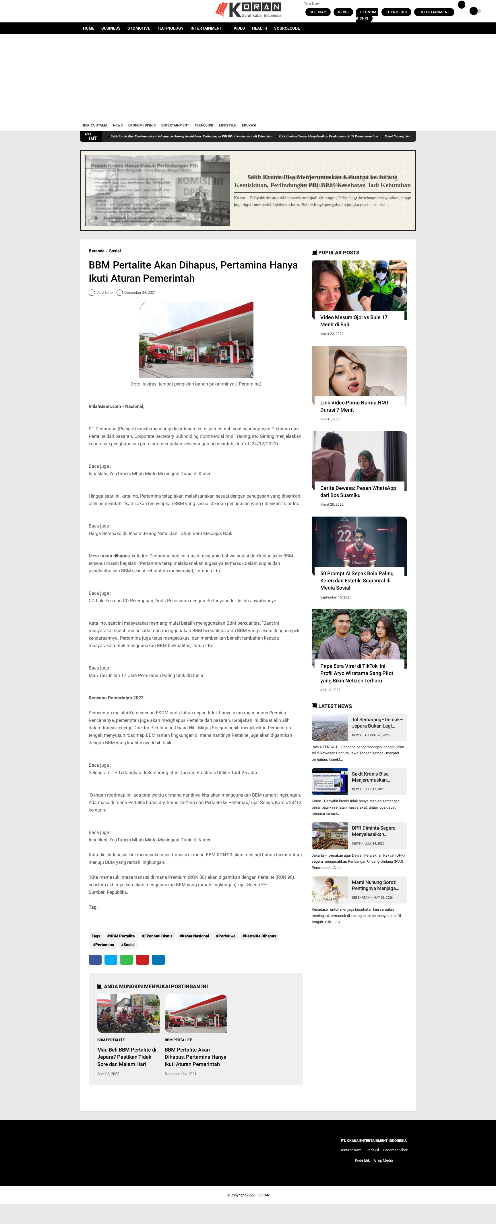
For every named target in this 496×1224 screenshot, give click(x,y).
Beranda (96, 251)
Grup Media (383, 1160)
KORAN (263, 1195)
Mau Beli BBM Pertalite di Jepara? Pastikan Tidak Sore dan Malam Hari (126, 1057)
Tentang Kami (351, 1150)
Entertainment (434, 12)
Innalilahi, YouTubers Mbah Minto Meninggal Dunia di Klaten (150, 473)
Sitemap (318, 12)
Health (259, 28)
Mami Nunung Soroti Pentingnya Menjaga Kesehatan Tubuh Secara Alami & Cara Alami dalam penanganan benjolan (375, 885)
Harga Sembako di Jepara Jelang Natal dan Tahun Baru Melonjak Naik (160, 533)
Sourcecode (287, 28)
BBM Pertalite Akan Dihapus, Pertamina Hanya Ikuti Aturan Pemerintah (195, 1057)
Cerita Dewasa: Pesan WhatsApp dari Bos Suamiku (358, 491)
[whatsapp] (126, 960)
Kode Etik (362, 1160)
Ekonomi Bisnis (367, 15)
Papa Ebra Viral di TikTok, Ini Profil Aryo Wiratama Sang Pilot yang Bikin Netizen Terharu (356, 673)
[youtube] (105, 11)
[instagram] (97, 11)
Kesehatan (361, 897)
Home (88, 28)
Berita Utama (95, 125)
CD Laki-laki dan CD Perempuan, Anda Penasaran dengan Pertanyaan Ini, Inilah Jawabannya (182, 600)
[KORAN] (248, 19)
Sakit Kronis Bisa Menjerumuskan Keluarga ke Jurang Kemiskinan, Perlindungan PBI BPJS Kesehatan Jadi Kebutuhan (158, 136)
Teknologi (396, 12)
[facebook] (82, 11)
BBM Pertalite (122, 936)
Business (111, 28)
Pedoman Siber (395, 1150)
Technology (170, 28)
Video (239, 28)
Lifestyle (227, 125)
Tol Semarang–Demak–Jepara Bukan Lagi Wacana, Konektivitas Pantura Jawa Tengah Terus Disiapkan (377, 723)
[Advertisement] (248, 77)
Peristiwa (226, 936)
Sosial (115, 251)
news (356, 735)
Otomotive (138, 28)
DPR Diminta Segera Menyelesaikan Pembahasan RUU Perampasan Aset (294, 136)
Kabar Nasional (195, 936)
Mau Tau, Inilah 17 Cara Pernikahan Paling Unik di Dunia (146, 675)
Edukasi (249, 125)
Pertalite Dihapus (260, 936)
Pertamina (104, 944)
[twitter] (89, 11)
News (343, 12)
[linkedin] (158, 960)
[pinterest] (142, 960)
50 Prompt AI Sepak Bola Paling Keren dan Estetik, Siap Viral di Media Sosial (357, 580)
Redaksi (373, 1150)
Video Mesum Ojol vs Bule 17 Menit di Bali (354, 320)
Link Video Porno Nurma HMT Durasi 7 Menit (354, 406)
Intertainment (206, 28)
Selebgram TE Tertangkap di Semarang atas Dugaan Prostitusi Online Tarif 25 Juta (173, 772)
